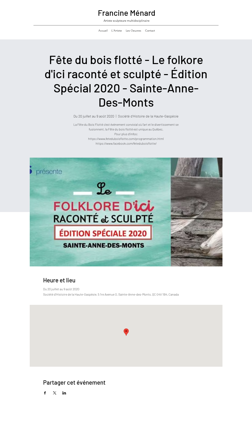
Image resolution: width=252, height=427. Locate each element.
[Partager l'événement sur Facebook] (45, 392)
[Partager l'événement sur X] (55, 392)
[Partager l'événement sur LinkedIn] (64, 392)
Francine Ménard (126, 12)
